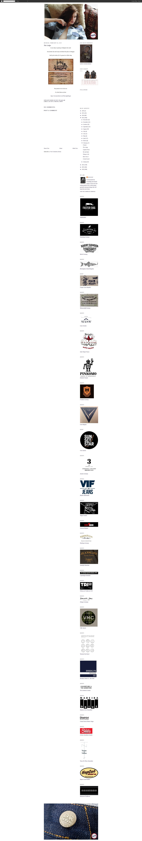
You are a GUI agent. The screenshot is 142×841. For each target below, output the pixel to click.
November (85, 122)
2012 (83, 164)
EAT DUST (90, 177)
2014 (83, 115)
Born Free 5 (86, 156)
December (85, 119)
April (84, 138)
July (84, 131)
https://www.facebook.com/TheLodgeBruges (61, 96)
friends (56, 101)
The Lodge (85, 147)
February (85, 143)
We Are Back (86, 152)
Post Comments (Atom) (55, 151)
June (84, 133)
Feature (84, 145)
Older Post (75, 148)
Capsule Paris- (86, 149)
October (85, 124)
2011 (83, 167)
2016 (83, 110)
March (85, 140)
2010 (83, 169)
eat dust (51, 101)
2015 (83, 113)
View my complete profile (87, 191)
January (85, 161)
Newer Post (46, 148)
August (85, 129)
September (85, 126)
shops (61, 101)
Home (60, 148)
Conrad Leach (86, 159)
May (84, 136)
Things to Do (86, 154)
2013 (83, 117)
